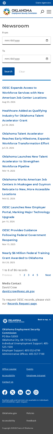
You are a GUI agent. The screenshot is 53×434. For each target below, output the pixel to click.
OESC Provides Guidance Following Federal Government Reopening (24, 235)
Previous (7, 275)
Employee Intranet (35, 375)
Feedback (31, 420)
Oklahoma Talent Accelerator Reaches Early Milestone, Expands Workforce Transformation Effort (26, 138)
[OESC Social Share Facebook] (4, 392)
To (3, 50)
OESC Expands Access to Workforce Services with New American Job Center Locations (24, 92)
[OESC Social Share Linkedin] (20, 392)
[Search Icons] (42, 12)
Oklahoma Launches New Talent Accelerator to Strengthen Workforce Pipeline (25, 161)
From (5, 32)
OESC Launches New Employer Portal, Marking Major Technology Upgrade (26, 212)
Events (29, 369)
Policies (30, 413)
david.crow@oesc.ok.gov (18, 291)
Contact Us (7, 382)
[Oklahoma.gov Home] (4, 2)
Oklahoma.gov (9, 413)
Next (48, 275)
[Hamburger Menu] (49, 11)
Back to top (43, 320)
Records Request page (22, 303)
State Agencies (43, 2)
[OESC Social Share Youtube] (28, 392)
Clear (22, 71)
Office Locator (9, 369)
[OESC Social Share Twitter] (12, 392)
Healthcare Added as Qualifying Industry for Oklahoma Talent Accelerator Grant (24, 115)
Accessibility (8, 375)
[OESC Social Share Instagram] (36, 392)
